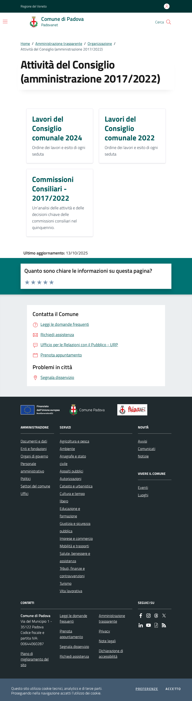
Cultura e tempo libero (72, 497)
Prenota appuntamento (71, 633)
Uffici (24, 493)
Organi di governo (34, 456)
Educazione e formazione (70, 512)
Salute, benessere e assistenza (75, 557)
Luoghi (143, 495)
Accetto (173, 688)
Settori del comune (35, 486)
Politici (26, 478)
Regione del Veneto (34, 6)
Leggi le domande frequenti (73, 618)
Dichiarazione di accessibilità (111, 653)
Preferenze (147, 688)
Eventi (143, 487)
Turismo (65, 583)
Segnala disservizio (74, 646)
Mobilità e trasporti (74, 546)
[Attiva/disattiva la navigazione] (5, 21)
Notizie (143, 456)
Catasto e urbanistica (76, 486)
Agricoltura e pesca (74, 441)
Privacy (104, 631)
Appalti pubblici (71, 471)
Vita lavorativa (71, 591)
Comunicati (146, 448)
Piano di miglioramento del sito (35, 659)
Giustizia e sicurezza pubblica (75, 527)
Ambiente (67, 448)
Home (25, 43)
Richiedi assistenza (74, 656)
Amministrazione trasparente (58, 43)
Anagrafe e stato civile (73, 459)
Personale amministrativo (32, 467)
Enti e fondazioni (34, 448)
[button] (168, 22)
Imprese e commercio (76, 538)
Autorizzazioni (70, 478)
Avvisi (142, 441)
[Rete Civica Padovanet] (133, 409)
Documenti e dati (34, 441)
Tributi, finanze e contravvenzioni (72, 572)
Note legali (107, 641)
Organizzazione (100, 43)
